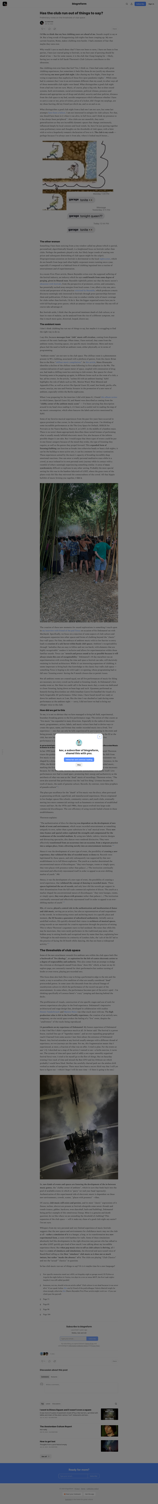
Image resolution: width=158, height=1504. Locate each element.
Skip (79, 765)
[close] (99, 736)
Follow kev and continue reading (79, 760)
